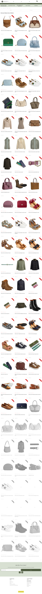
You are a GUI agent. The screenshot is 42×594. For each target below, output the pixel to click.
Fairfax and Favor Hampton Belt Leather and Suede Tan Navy (21, 395)
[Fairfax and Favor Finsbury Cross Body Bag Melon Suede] (7, 548)
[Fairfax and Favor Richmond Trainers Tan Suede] (35, 366)
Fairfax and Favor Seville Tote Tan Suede (33, 192)
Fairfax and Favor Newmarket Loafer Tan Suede (6, 414)
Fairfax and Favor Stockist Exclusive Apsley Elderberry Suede (21, 475)
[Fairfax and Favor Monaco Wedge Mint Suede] (35, 487)
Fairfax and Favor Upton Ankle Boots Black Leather (34, 313)
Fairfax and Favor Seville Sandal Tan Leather (19, 495)
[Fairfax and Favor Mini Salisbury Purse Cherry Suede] (21, 204)
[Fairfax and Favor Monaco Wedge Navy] (35, 325)
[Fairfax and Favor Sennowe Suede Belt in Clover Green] (7, 103)
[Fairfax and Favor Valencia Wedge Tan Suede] (21, 244)
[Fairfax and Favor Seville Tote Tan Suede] (35, 184)
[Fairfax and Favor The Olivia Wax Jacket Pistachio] (21, 264)
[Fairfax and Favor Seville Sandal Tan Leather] (21, 487)
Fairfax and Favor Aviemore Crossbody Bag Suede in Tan (35, 131)
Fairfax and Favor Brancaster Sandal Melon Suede (20, 556)
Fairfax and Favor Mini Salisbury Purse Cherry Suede (20, 212)
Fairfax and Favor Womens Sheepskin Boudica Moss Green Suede (20, 536)
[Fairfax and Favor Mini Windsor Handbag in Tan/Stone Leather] (35, 22)
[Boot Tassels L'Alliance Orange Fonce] (7, 305)
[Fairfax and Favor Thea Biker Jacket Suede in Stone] (7, 123)
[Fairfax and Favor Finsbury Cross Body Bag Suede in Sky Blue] (7, 82)
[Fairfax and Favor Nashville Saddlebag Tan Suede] (7, 22)
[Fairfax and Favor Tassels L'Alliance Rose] (35, 285)
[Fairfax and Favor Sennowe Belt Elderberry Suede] (35, 446)
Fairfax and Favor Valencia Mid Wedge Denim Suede (34, 232)
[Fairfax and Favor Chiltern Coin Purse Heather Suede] (7, 204)
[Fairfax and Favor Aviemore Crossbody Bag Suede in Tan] (35, 123)
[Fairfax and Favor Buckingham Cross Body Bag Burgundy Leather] (21, 366)
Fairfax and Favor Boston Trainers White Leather (34, 556)
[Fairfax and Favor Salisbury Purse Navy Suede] (21, 406)
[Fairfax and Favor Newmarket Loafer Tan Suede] (7, 406)
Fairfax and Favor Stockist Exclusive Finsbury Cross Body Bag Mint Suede (21, 516)
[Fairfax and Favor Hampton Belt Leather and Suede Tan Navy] (21, 386)
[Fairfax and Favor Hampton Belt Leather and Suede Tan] (35, 386)
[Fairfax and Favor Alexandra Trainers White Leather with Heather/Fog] (7, 487)
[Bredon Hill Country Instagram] (22, 572)
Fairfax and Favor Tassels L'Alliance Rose (33, 293)
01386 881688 (29, 580)
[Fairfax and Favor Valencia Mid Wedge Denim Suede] (35, 224)
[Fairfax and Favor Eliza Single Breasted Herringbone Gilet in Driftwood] (21, 123)
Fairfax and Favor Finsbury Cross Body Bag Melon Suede (7, 556)
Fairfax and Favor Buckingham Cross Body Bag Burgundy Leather (21, 374)
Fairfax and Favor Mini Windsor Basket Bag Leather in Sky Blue (7, 435)
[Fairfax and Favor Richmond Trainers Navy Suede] (21, 345)
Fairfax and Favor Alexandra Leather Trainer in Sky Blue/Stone (20, 71)
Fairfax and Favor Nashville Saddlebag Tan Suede (6, 30)
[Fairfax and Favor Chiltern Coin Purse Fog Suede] (7, 467)
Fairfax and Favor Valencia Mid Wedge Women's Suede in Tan (21, 91)
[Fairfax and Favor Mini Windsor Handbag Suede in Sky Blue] (35, 42)
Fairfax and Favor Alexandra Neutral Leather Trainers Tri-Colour (7, 536)
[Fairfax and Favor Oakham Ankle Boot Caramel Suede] (35, 507)
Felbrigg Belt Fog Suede (31, 475)
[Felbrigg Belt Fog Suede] (35, 467)
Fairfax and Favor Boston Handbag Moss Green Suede (21, 313)
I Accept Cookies (21, 591)
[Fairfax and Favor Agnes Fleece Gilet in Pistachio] (7, 143)
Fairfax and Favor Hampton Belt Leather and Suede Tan (35, 394)
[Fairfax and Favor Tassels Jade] (7, 366)
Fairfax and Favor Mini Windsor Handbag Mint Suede (6, 515)
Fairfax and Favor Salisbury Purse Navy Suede (20, 414)
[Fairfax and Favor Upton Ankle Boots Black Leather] (35, 305)
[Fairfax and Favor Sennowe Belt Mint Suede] (7, 264)
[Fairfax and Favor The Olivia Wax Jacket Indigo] (35, 264)
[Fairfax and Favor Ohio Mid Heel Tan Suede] (7, 244)
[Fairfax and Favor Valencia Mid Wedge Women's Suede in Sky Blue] (21, 22)
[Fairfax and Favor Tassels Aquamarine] (21, 163)
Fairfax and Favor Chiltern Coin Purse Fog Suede (6, 475)
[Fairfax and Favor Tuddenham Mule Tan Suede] (21, 325)
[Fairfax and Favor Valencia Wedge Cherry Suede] (35, 204)
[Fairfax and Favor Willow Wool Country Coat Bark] (7, 163)
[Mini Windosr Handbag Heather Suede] (7, 184)
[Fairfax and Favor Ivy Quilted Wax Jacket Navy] (21, 285)
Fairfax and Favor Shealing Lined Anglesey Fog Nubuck (21, 192)
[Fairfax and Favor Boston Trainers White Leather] (35, 548)
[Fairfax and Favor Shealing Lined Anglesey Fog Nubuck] (21, 184)
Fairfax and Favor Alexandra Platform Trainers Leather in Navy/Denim (21, 233)
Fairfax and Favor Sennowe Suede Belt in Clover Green (7, 111)
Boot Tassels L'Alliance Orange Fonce (5, 313)
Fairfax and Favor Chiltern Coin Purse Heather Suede (7, 212)
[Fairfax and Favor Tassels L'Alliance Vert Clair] (35, 345)
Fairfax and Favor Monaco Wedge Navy (33, 333)
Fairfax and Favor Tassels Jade (4, 374)
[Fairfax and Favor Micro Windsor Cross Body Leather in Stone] (21, 103)
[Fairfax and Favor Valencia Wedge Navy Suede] (35, 244)
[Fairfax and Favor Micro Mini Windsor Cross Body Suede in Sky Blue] (35, 426)
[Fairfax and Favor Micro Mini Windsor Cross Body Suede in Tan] (21, 426)
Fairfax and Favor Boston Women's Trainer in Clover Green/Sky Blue (34, 71)
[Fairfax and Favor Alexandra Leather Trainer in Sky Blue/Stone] (21, 62)
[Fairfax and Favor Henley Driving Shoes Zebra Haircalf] (7, 325)
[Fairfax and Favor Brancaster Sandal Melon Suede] (21, 548)
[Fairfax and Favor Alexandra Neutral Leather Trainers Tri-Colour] (7, 527)
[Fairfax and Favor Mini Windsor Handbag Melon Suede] (35, 527)
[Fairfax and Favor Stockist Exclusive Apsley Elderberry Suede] (21, 467)
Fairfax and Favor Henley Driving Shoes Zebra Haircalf (7, 333)
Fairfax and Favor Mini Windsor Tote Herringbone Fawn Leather (34, 111)
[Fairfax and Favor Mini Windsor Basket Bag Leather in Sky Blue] (7, 426)
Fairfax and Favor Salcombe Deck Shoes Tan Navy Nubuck (6, 395)
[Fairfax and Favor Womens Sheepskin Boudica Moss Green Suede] (21, 527)
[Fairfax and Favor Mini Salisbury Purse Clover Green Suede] (7, 42)
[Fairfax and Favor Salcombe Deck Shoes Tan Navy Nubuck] (7, 386)
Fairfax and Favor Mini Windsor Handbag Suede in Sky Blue (34, 51)
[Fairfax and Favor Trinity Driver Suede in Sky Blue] (7, 62)
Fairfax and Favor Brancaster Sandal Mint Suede (6, 232)
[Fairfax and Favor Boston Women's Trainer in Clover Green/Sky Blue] (35, 62)
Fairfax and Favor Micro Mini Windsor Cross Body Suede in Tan (21, 435)
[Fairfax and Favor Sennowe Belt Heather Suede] (35, 163)
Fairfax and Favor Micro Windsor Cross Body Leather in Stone (21, 111)
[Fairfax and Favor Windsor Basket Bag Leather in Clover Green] (35, 406)
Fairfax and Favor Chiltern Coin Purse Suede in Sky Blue (21, 50)
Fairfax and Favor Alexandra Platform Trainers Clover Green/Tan (34, 91)
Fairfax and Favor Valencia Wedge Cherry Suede (34, 212)
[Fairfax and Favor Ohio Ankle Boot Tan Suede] (7, 285)
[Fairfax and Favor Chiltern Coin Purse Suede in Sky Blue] (21, 42)
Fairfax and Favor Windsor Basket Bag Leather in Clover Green (35, 415)
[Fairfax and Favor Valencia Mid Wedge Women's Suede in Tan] (21, 82)
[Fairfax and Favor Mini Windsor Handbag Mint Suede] (7, 507)
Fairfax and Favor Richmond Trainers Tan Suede (34, 374)
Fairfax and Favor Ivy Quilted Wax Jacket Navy (20, 293)
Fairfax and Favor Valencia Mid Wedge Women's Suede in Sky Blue (21, 31)
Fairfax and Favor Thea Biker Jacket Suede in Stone (6, 131)
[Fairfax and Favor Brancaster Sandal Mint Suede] (7, 224)
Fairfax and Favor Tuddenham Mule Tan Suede (20, 333)
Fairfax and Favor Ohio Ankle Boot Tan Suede (6, 293)
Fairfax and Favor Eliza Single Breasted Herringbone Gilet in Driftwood (21, 132)
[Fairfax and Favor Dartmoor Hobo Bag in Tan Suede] (7, 446)
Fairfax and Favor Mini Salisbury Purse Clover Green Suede (6, 51)
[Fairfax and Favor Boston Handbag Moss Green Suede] (21, 305)
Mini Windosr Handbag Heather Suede (5, 192)
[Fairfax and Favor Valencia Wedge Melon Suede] (7, 345)
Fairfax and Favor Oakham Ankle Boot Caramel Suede (34, 515)
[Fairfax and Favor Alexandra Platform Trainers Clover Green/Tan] (35, 82)
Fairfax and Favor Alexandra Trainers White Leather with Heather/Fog (7, 496)
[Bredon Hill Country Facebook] (20, 572)
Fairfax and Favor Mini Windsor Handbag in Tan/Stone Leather (34, 31)
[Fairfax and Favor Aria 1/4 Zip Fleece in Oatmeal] (21, 143)
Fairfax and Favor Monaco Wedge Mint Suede (34, 495)
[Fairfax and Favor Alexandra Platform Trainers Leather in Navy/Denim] (21, 224)
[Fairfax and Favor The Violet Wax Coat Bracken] (21, 446)
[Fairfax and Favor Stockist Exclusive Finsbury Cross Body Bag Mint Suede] (21, 507)
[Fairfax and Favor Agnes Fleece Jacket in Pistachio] (35, 143)
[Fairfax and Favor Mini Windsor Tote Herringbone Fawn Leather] (35, 103)
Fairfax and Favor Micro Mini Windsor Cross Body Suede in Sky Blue (35, 435)
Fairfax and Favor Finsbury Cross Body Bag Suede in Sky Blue (7, 91)
